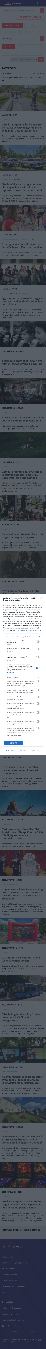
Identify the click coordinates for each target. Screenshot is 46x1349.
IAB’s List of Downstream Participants (25, 630)
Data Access (23, 751)
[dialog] (23, 674)
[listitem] (23, 637)
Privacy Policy (35, 751)
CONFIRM (14, 743)
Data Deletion (11, 751)
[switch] (37, 642)
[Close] (42, 598)
